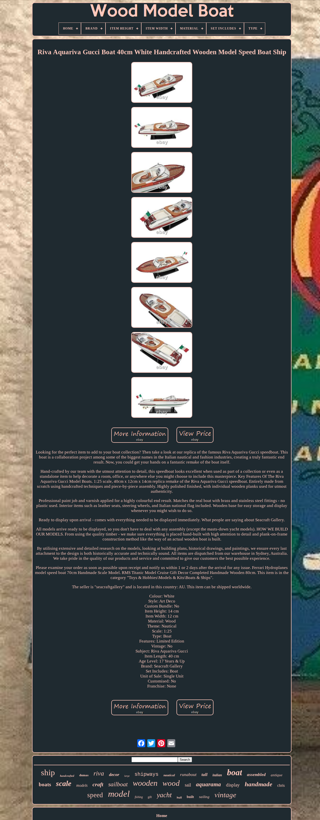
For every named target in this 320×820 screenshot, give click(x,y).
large (127, 775)
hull (179, 797)
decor (114, 774)
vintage (225, 795)
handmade (258, 784)
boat (234, 772)
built (190, 797)
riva (99, 773)
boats (45, 785)
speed (95, 795)
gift (150, 797)
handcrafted (67, 775)
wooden (145, 783)
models (82, 785)
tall (205, 774)
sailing (204, 797)
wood (171, 783)
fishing (139, 797)
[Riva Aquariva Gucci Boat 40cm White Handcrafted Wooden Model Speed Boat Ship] (161, 83)
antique (276, 775)
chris (281, 785)
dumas (83, 775)
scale (63, 783)
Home (161, 815)
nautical (169, 775)
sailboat (118, 784)
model (119, 794)
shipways (146, 774)
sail (188, 785)
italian (217, 775)
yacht (164, 795)
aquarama (208, 784)
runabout (188, 774)
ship (48, 772)
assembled (256, 774)
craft (97, 784)
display (233, 785)
